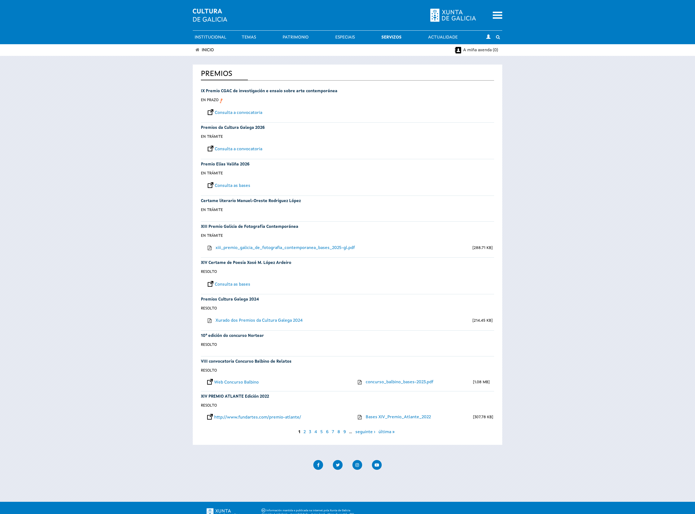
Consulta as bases (232, 186)
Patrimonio (296, 37)
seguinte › (365, 432)
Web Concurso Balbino (236, 382)
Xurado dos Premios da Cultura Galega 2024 (259, 320)
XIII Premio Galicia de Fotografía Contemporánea (249, 227)
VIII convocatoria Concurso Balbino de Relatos (246, 362)
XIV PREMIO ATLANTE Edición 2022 (235, 397)
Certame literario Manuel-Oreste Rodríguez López (251, 201)
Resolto (209, 272)
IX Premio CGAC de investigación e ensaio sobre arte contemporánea (269, 91)
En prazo (210, 100)
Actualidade (443, 37)
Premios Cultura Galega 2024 (230, 300)
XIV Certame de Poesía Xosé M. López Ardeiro (246, 263)
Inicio (208, 50)
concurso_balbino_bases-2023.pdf (399, 382)
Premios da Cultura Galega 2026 (233, 128)
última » (386, 432)
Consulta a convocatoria (238, 113)
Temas (249, 37)
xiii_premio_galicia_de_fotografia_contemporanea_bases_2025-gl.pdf (285, 248)
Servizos (391, 37)
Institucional (210, 37)
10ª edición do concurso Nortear (232, 336)
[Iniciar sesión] (488, 37)
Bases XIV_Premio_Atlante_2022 (398, 417)
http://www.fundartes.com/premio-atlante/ (257, 417)
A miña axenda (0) (480, 50)
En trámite (212, 137)
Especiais (345, 37)
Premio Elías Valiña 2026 (225, 164)
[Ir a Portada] (210, 18)
